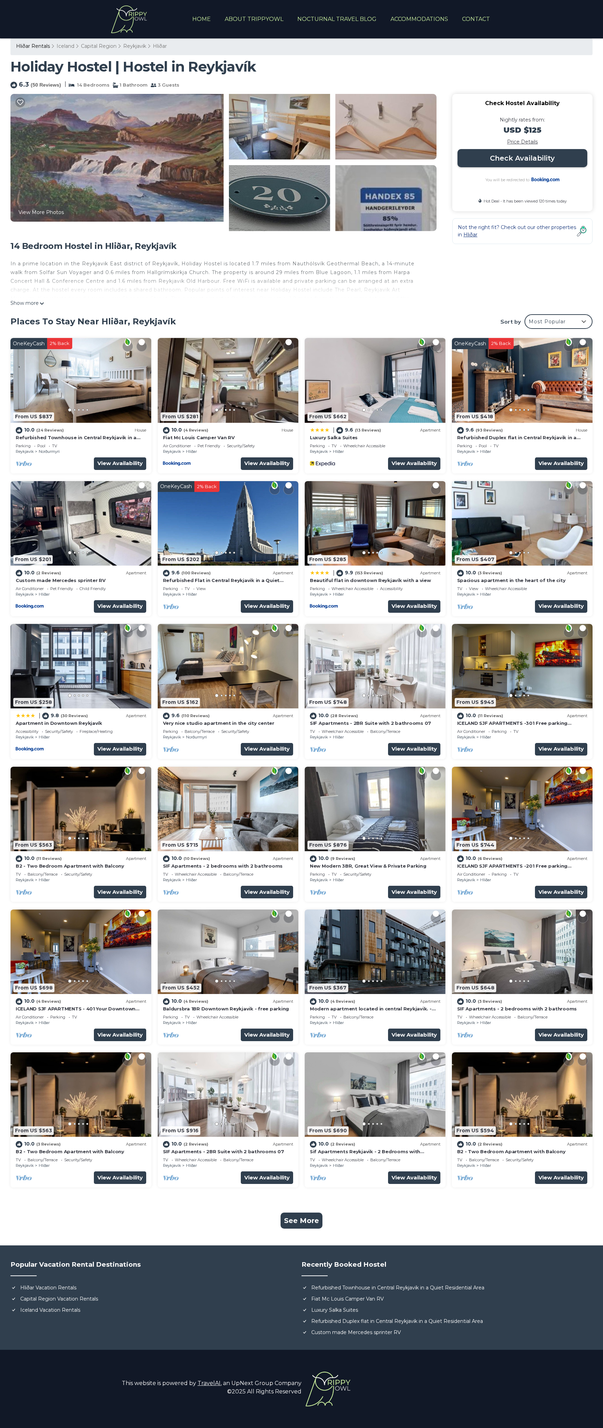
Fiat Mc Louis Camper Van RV (199, 437)
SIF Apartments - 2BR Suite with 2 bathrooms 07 (370, 723)
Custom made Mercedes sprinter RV (61, 580)
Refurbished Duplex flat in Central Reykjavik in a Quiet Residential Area (397, 1321)
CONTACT (476, 19)
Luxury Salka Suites (334, 437)
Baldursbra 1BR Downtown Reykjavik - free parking (226, 1008)
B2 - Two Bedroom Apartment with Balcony (70, 866)
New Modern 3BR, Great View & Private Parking (368, 866)
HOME (201, 19)
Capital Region (99, 46)
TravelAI (209, 1383)
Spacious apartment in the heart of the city (511, 580)
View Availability (120, 463)
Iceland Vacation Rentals (50, 1310)
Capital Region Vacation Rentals (59, 1299)
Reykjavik (134, 46)
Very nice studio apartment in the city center (218, 723)
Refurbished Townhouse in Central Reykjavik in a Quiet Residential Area (397, 1288)
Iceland (65, 46)
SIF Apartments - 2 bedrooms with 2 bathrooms (223, 866)
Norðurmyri (49, 451)
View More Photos (41, 212)
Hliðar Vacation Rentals (48, 1288)
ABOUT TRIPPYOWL (254, 19)
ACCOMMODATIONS (419, 19)
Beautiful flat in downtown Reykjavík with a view (370, 580)
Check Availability (522, 158)
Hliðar (160, 46)
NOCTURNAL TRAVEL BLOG (337, 19)
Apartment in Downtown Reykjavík (59, 723)
